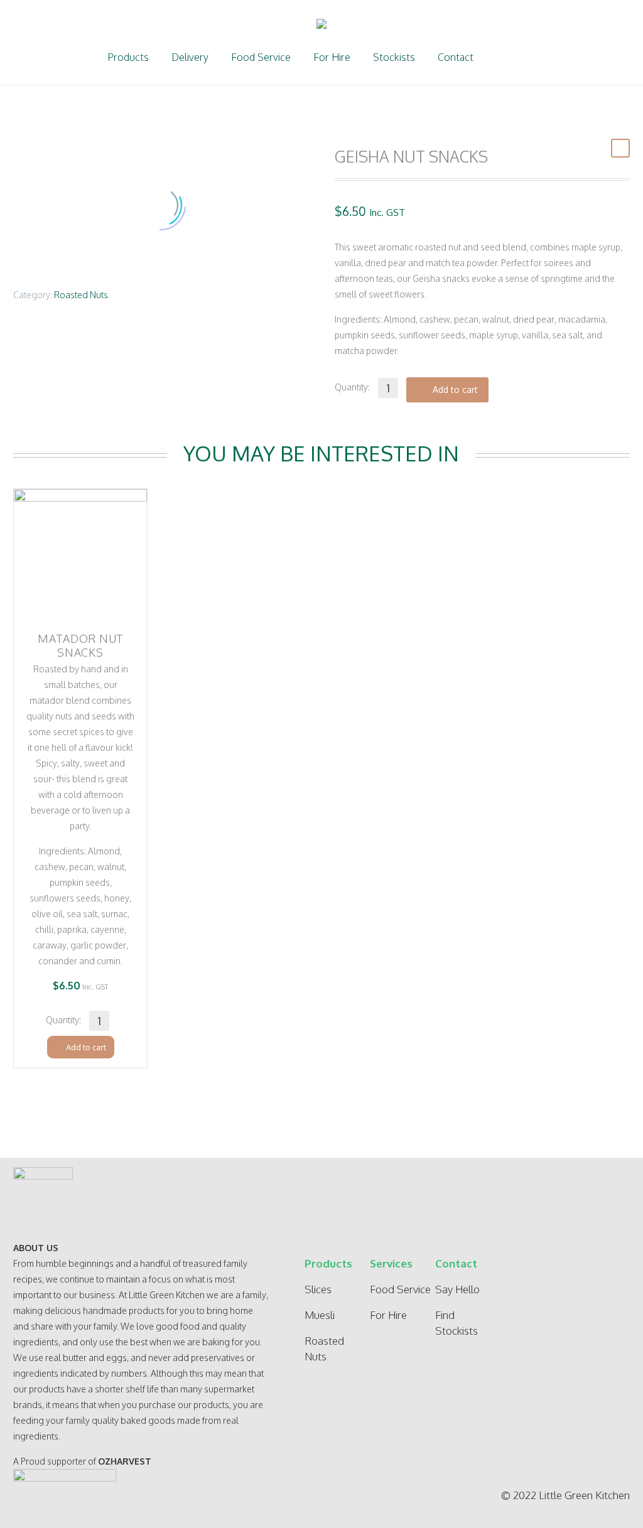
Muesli (320, 1314)
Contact (455, 57)
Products (128, 57)
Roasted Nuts (81, 294)
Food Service (261, 57)
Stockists (394, 57)
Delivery (189, 57)
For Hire (331, 57)
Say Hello (457, 1289)
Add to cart (455, 389)
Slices (318, 1289)
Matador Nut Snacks (80, 645)
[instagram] (611, 1276)
